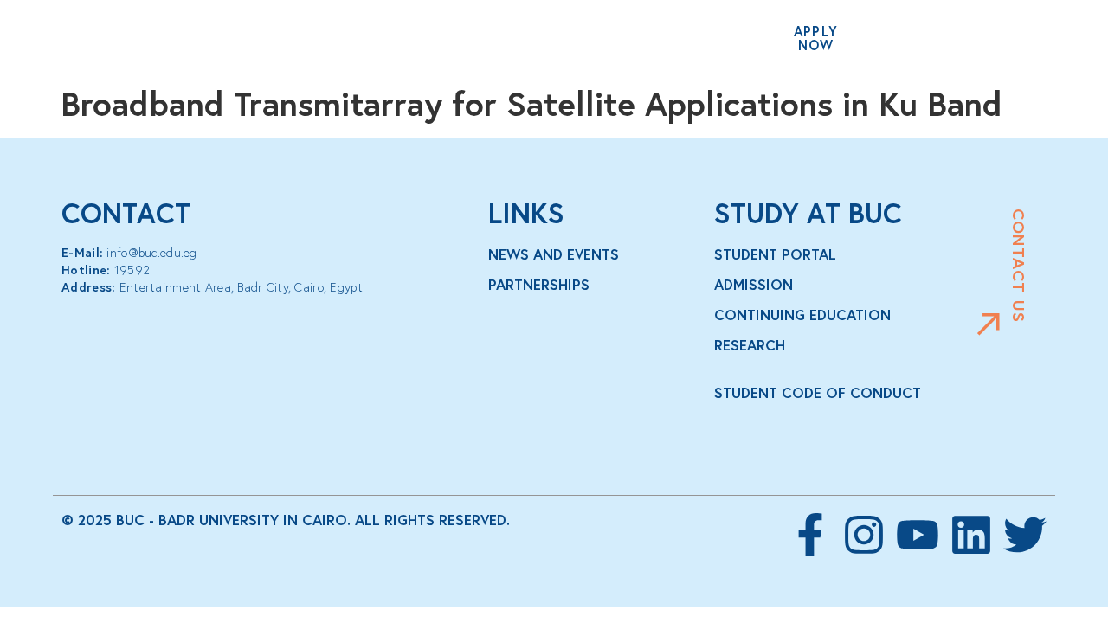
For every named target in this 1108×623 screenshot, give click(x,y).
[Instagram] (864, 534)
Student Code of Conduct (817, 392)
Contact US (1019, 266)
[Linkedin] (971, 534)
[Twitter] (1025, 534)
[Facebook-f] (810, 534)
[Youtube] (917, 534)
